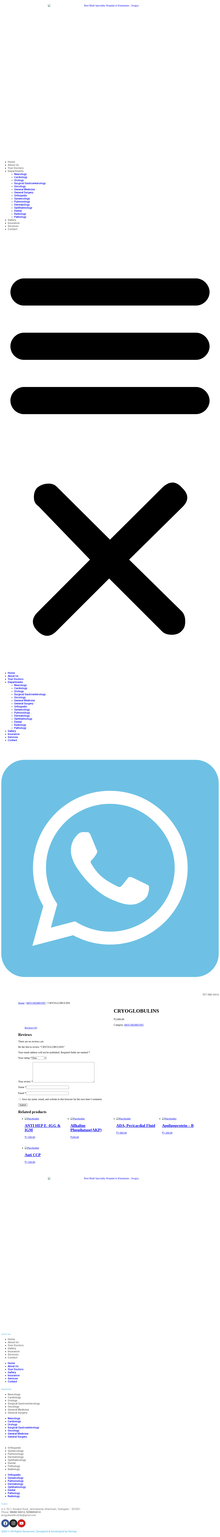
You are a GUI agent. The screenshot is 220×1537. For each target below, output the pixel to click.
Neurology (20, 174)
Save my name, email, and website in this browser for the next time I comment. (62, 1099)
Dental (18, 210)
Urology (19, 180)
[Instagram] (13, 1523)
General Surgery (23, 192)
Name (22, 1087)
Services (13, 226)
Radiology (20, 213)
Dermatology (22, 204)
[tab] (31, 1027)
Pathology (20, 216)
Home (11, 161)
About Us (13, 164)
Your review (25, 1081)
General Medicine (24, 189)
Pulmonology (22, 201)
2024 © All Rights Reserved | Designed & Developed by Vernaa (39, 1531)
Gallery (12, 220)
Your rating (25, 1058)
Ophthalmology (23, 207)
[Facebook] (5, 1523)
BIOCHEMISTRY (36, 1003)
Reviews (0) (31, 1027)
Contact (12, 229)
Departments (16, 171)
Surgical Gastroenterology (30, 183)
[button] (110, 451)
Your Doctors (16, 168)
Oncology (20, 186)
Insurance (14, 223)
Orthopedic (20, 195)
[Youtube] (21, 1523)
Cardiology (20, 177)
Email (22, 1093)
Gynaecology (22, 198)
